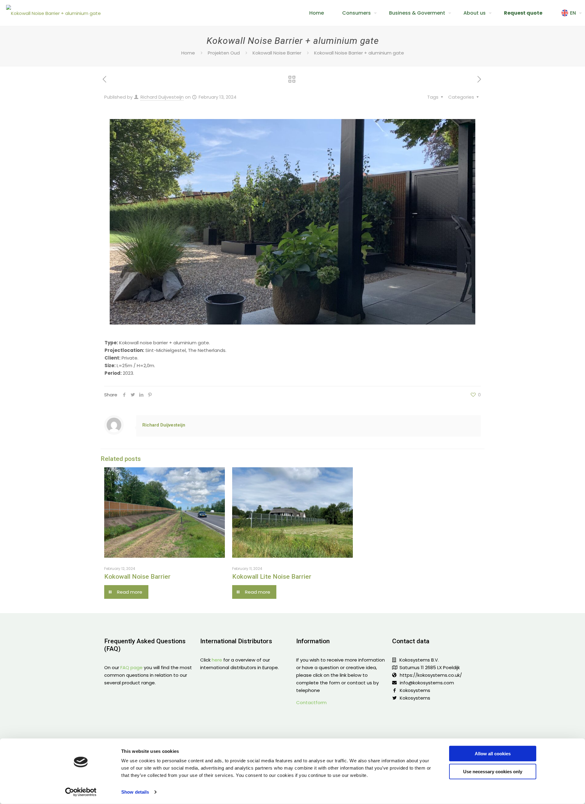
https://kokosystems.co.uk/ (431, 675)
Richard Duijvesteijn (162, 97)
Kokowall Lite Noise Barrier (271, 576)
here (217, 660)
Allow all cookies (493, 753)
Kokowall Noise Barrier (277, 53)
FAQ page (131, 667)
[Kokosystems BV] (53, 13)
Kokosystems (415, 690)
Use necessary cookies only (492, 771)
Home (188, 53)
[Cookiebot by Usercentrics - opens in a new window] (81, 792)
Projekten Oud (224, 53)
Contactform (311, 702)
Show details (135, 792)
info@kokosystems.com (427, 682)
